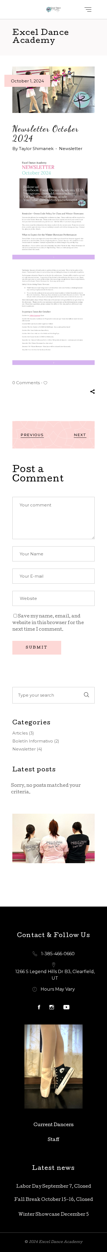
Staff (54, 1140)
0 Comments (26, 382)
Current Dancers (53, 1125)
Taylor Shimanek (37, 148)
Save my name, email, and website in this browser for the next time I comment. (48, 623)
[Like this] (45, 383)
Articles (20, 733)
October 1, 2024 (27, 81)
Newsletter (70, 148)
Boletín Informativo (32, 741)
